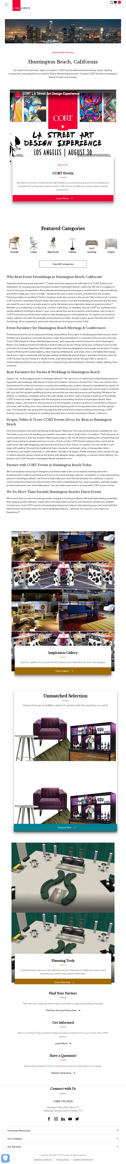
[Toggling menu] (7, 4)
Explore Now (64, 827)
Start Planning (62, 982)
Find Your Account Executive (61, 1010)
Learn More (62, 198)
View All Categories (63, 264)
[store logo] (21, 5)
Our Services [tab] (14, 1146)
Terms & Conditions (43, 1159)
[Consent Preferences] (5, 1158)
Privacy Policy (62, 1159)
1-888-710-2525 (63, 1101)
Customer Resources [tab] (18, 1130)
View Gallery (62, 670)
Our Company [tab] (14, 1138)
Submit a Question (61, 1072)
